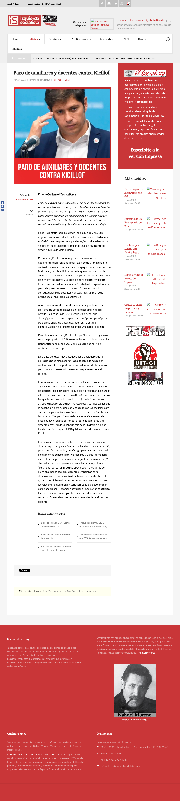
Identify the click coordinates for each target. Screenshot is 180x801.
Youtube (122, 3)
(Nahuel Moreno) (146, 652)
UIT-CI (128, 3)
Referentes (106, 39)
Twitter (115, 3)
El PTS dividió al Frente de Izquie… (133, 278)
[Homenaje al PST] (145, 331)
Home (15, 39)
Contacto (143, 39)
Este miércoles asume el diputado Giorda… (141, 20)
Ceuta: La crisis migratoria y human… (133, 308)
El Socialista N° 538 (102, 58)
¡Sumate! (17, 48)
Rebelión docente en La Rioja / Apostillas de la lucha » (69, 591)
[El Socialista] (145, 73)
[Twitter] (2, 206)
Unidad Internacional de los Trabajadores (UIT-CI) (35, 754)
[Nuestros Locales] (145, 378)
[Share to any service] (2, 210)
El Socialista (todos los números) (73, 58)
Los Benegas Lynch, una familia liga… (132, 248)
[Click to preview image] (62, 135)
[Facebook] (2, 202)
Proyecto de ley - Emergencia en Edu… (133, 222)
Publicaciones (80, 39)
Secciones (55, 39)
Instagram (109, 3)
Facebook (102, 3)
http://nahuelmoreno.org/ (134, 719)
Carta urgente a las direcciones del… (133, 192)
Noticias (33, 39)
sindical (29, 215)
